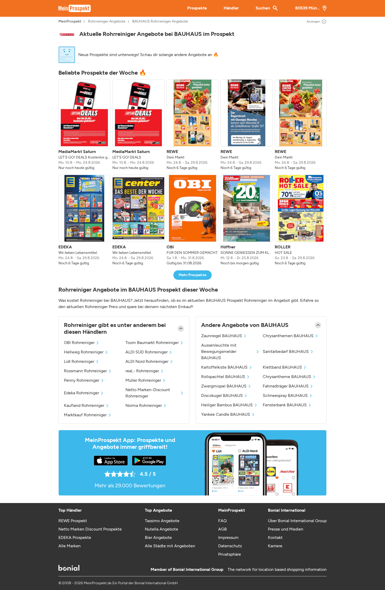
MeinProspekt (69, 21)
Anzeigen (313, 21)
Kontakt (275, 537)
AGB (222, 529)
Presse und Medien (285, 529)
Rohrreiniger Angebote (106, 21)
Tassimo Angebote (162, 520)
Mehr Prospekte (193, 275)
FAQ (222, 520)
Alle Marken (69, 545)
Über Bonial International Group (297, 520)
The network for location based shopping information (277, 569)
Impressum (228, 537)
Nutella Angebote (161, 529)
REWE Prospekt (72, 520)
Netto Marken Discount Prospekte (90, 529)
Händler (231, 8)
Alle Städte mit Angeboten (170, 545)
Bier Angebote (158, 537)
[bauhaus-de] (66, 34)
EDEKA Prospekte (74, 537)
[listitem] (84, 125)
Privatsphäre (229, 554)
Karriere (275, 545)
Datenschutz (230, 545)
